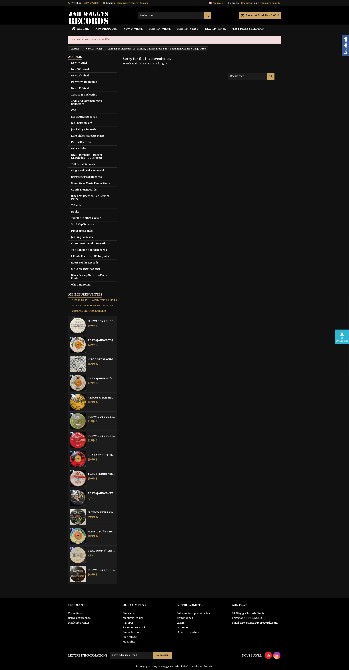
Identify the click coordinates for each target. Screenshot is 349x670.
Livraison (128, 613)
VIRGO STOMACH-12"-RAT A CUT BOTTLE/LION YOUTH (102, 359)
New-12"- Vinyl (187, 28)
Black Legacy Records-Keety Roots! (89, 277)
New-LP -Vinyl (215, 28)
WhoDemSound (81, 284)
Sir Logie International (85, 269)
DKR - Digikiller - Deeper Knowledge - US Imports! (87, 156)
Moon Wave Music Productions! (91, 183)
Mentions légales (133, 618)
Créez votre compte (269, 3)
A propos (128, 622)
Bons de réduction (188, 632)
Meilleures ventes (78, 622)
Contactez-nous (132, 632)
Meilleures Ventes (85, 294)
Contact (239, 605)
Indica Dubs (78, 148)
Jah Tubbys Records (83, 129)
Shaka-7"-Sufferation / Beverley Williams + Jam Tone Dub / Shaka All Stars (102, 454)
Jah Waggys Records (84, 116)
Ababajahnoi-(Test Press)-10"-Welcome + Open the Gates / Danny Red (102, 493)
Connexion (247, 3)
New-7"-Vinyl (133, 28)
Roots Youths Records (85, 262)
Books (75, 211)
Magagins (129, 641)
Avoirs (180, 622)
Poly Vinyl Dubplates (84, 82)
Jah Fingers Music (82, 237)
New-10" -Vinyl (160, 28)
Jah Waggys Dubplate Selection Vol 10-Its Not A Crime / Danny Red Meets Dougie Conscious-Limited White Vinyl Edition (102, 569)
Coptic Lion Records (84, 189)
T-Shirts (76, 205)
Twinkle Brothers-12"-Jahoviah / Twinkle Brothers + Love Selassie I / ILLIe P (102, 474)
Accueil (75, 57)
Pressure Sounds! (82, 230)
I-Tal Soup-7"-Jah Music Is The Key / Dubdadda (102, 550)
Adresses (182, 627)
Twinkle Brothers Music (86, 218)
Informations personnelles (193, 613)
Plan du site (130, 637)
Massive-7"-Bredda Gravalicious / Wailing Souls (102, 531)
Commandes (185, 618)
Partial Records (81, 142)
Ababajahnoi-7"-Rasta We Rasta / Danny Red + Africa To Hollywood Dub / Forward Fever (102, 378)
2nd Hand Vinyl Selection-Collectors (87, 103)
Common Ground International (90, 243)
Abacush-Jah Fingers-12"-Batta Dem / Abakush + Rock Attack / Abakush (102, 397)
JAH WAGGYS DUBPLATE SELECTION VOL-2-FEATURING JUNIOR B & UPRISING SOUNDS (102, 435)
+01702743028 (91, 3)
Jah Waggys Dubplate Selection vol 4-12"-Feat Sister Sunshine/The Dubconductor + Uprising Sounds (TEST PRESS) (102, 321)
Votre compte (189, 605)
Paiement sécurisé (134, 627)
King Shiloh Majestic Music (88, 135)
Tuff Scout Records (83, 164)
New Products (106, 28)
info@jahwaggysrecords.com (130, 3)
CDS (73, 110)
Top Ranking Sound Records (89, 249)
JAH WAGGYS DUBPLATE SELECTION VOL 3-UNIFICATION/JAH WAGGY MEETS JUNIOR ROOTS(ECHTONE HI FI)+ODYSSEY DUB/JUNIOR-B (102, 416)
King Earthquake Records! (87, 170)
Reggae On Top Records (86, 177)
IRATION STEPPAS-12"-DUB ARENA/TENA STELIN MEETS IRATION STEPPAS (102, 512)
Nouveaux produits (79, 618)
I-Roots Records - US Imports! (90, 256)
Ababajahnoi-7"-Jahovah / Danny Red (102, 340)
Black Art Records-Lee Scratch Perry (90, 198)
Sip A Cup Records (82, 224)
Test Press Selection (248, 28)
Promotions (75, 613)
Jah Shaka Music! (81, 123)
